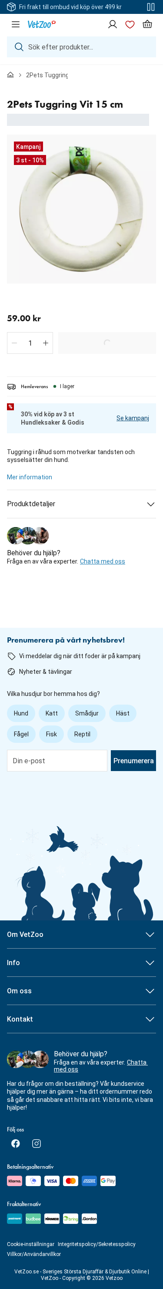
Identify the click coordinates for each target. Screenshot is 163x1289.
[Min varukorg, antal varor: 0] (147, 24)
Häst (123, 713)
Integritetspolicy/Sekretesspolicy (97, 1244)
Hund (21, 713)
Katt (52, 713)
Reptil (82, 734)
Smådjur (87, 713)
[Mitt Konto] (112, 24)
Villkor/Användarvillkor (34, 1254)
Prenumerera (133, 761)
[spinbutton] (30, 343)
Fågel (21, 734)
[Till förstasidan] (10, 75)
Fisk (51, 734)
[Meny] (15, 24)
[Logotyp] (42, 24)
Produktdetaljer (31, 504)
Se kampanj (132, 418)
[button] (14, 343)
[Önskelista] (130, 24)
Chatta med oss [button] (102, 561)
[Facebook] (15, 1143)
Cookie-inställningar (30, 1244)
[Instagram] (36, 1143)
